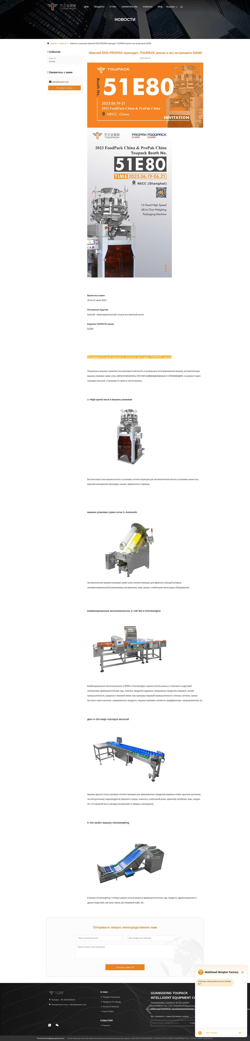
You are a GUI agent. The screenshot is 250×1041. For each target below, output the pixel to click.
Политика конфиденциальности (50, 1038)
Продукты (99, 6)
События (147, 6)
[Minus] (242, 972)
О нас (113, 6)
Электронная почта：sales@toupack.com (68, 1004)
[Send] (240, 1033)
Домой (53, 43)
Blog (160, 6)
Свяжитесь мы (129, 6)
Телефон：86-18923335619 (63, 1000)
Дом (86, 6)
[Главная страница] (61, 6)
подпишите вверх (196, 1023)
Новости (63, 43)
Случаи (52, 61)
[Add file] (200, 1033)
